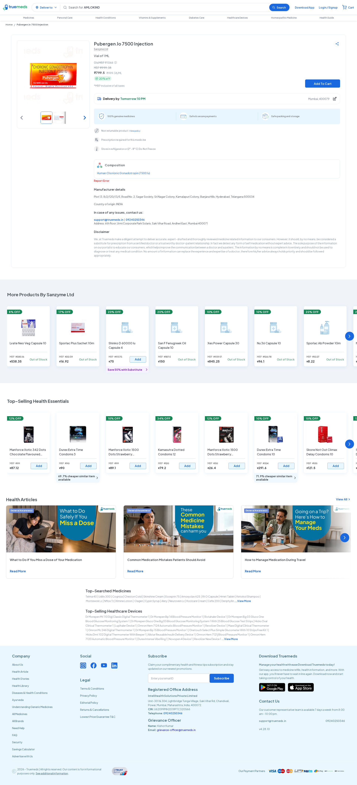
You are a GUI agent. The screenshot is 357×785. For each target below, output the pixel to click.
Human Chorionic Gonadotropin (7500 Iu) (123, 173)
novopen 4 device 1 (180, 639)
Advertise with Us (22, 756)
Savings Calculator (23, 749)
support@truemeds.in (108, 219)
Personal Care (64, 17)
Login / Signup (328, 7)
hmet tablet (227, 596)
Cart (351, 7)
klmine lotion (124, 601)
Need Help (18, 728)
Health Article (20, 671)
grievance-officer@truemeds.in (176, 730)
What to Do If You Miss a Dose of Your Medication (46, 560)
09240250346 (135, 219)
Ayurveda (18, 699)
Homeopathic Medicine (284, 17)
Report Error (101, 180)
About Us (17, 664)
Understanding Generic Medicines (32, 707)
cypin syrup (152, 601)
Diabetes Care (196, 17)
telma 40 (91, 596)
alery (164, 601)
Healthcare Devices (237, 17)
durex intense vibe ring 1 (152, 639)
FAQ (14, 735)
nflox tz (109, 601)
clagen (138, 601)
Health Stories (20, 678)
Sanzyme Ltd (101, 49)
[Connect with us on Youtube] (104, 665)
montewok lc (94, 601)
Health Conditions (106, 17)
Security (17, 742)
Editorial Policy (89, 702)
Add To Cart (323, 84)
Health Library (20, 685)
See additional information (52, 773)
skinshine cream (153, 596)
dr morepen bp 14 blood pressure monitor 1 (177, 616)
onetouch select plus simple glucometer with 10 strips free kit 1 (228, 630)
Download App (304, 7)
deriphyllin (227, 601)
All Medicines (19, 714)
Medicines (28, 17)
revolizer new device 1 (207, 639)
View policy (134, 131)
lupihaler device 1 (125, 625)
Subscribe (221, 678)
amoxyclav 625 (191, 596)
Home (9, 24)
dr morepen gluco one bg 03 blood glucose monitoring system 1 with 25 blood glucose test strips (192, 621)
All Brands (18, 721)
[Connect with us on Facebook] (94, 665)
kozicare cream (196, 601)
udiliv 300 (105, 596)
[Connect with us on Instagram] (83, 665)
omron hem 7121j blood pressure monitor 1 (223, 634)
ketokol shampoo (248, 596)
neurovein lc (177, 601)
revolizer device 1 (215, 625)
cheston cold (133, 596)
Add (138, 359)
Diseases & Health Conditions (30, 692)
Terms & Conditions (92, 688)
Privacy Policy (88, 695)
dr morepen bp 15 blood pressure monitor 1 (162, 630)
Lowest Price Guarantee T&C (97, 716)
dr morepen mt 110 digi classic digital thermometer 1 (117, 616)
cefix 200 (214, 601)
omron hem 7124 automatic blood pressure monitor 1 (171, 625)
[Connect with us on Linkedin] (114, 665)
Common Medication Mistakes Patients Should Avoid (166, 560)
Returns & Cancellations (94, 709)
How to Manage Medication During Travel (275, 560)
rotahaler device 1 (216, 616)
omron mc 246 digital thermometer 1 (111, 630)
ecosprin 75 (172, 596)
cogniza (117, 596)
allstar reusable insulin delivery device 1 (171, 634)
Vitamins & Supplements (152, 17)
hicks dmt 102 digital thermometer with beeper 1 (116, 634)
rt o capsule (210, 596)
